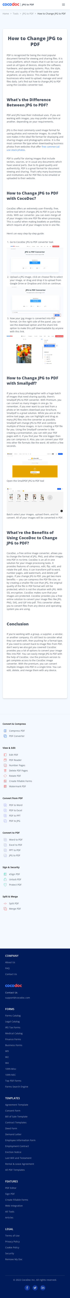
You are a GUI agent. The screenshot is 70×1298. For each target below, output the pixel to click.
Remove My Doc (13, 1259)
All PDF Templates (15, 1169)
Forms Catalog (13, 1015)
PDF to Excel (15, 810)
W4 (7, 1062)
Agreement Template (16, 1104)
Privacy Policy (12, 1241)
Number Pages (17, 765)
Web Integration (14, 1205)
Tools (16, 13)
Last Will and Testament (18, 1158)
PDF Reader (15, 760)
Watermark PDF (17, 786)
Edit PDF (13, 754)
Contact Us (11, 974)
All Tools (9, 1211)
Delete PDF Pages (18, 770)
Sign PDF (10, 1193)
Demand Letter (13, 1134)
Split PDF (14, 903)
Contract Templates (16, 1122)
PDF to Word (15, 805)
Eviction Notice (13, 1152)
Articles (9, 1217)
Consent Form (12, 1110)
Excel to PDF (15, 844)
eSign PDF (14, 874)
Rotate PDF (15, 775)
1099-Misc (10, 1068)
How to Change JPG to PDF (51, 13)
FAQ (7, 968)
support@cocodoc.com (17, 997)
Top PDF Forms (13, 1080)
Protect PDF (15, 884)
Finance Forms (13, 1039)
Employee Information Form (20, 1140)
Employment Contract (17, 1146)
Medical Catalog (14, 1033)
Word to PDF (15, 839)
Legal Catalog (12, 1021)
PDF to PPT (15, 815)
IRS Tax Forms (12, 1027)
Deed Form (11, 1128)
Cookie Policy (12, 1247)
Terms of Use (12, 1235)
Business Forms (13, 1045)
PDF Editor (10, 1187)
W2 (7, 1057)
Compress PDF (17, 730)
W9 (7, 1051)
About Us (10, 962)
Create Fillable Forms (20, 781)
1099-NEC (10, 1074)
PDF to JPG (14, 820)
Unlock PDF (15, 879)
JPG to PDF (28, 4)
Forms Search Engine (16, 1086)
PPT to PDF (15, 850)
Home (6, 13)
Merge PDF (15, 908)
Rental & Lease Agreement (19, 1163)
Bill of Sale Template (16, 1116)
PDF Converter (17, 736)
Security (9, 1253)
